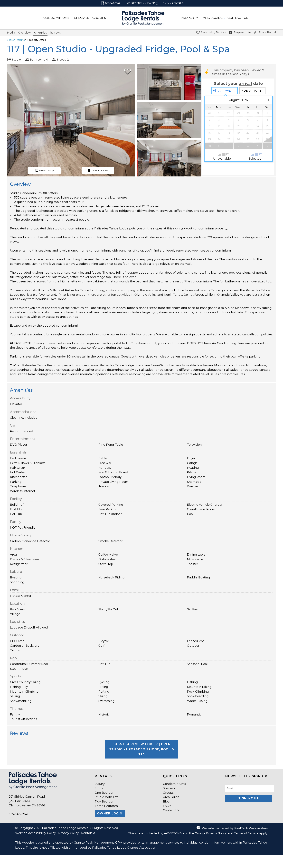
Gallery (46, 170)
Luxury (100, 784)
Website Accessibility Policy (35, 833)
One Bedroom (105, 792)
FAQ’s (167, 806)
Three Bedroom (106, 806)
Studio (99, 788)
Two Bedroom (105, 801)
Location (100, 170)
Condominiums (56, 18)
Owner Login (109, 813)
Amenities (40, 32)
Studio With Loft (107, 797)
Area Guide (213, 18)
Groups (99, 18)
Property (189, 18)
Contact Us (237, 18)
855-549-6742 (19, 814)
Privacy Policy (68, 833)
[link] (127, 73)
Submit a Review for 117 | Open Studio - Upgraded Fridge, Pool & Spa (141, 749)
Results (16, 39)
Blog (166, 801)
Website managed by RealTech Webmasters (235, 828)
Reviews (55, 32)
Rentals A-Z (89, 833)
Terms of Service (246, 833)
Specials (81, 18)
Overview (24, 32)
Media (11, 32)
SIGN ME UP (248, 798)
